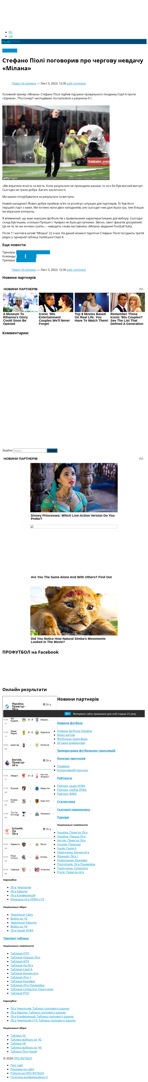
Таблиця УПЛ (19, 953)
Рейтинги (64, 778)
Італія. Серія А (66, 848)
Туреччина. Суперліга (72, 868)
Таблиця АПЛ (19, 961)
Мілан (21, 256)
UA (11, 36)
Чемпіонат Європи (23, 923)
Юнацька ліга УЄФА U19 (27, 899)
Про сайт (16, 1065)
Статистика (66, 802)
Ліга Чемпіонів (20, 887)
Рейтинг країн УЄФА (71, 786)
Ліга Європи (18, 891)
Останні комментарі (71, 743)
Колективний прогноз (72, 770)
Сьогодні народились (73, 810)
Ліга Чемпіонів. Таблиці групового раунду (39, 1008)
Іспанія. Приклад (68, 844)
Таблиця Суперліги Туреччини (31, 989)
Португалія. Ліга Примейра (76, 864)
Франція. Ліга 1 (67, 856)
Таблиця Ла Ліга (21, 965)
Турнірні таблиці (16, 938)
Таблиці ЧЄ (18, 1044)
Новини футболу (70, 723)
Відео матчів (66, 735)
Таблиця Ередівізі (22, 981)
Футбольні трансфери (72, 739)
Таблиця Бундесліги (24, 973)
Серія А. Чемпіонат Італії (33, 252)
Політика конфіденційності (29, 1077)
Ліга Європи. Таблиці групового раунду (38, 1012)
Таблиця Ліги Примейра (27, 985)
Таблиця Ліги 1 (20, 977)
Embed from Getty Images (15, 104)
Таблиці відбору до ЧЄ (26, 1047)
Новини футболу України (74, 731)
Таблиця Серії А (21, 969)
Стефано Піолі (26, 260)
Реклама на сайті (22, 1069)
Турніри (63, 817)
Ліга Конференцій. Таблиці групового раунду (42, 1016)
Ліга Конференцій (22, 895)
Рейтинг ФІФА (67, 794)
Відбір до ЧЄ (19, 927)
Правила (63, 766)
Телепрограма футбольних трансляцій (86, 751)
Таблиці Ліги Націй (23, 1051)
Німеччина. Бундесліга (73, 852)
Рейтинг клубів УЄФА (71, 790)
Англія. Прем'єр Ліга (71, 840)
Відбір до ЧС (19, 919)
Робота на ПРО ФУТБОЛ (27, 1073)
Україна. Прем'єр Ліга (72, 832)
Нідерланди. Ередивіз (72, 860)
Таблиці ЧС (18, 1036)
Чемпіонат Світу (21, 915)
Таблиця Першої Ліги (25, 957)
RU (11, 32)
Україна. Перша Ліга (71, 836)
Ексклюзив (9, 51)
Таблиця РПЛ (19, 993)
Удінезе (31, 256)
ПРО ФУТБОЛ (23, 1058)
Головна (14, 41)
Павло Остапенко (24, 83)
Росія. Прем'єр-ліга (70, 872)
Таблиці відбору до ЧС (26, 1040)
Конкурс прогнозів (71, 758)
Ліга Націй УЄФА (21, 930)
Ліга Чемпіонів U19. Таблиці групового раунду (42, 1020)
